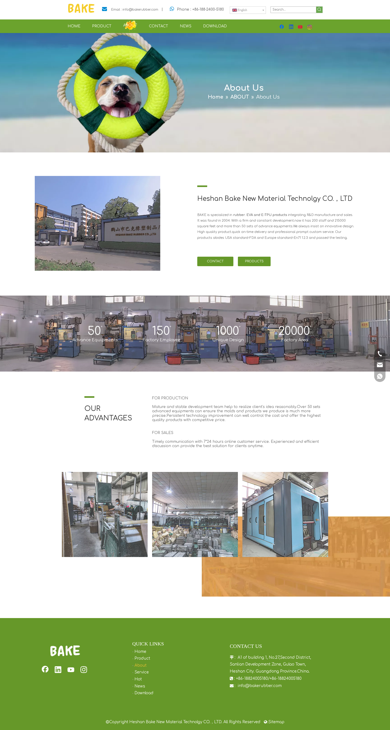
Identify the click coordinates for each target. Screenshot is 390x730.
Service (142, 672)
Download (144, 693)
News (140, 686)
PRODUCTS (254, 261)
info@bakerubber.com (260, 686)
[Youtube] (300, 27)
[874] (97, 223)
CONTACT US (215, 263)
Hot (138, 679)
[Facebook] (282, 27)
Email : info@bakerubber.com (134, 9)
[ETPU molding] (285, 514)
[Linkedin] (291, 27)
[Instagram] (309, 27)
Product (142, 658)
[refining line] (105, 514)
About (140, 665)
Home (140, 651)
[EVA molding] (195, 514)
